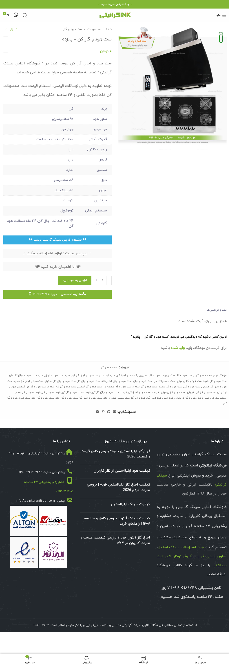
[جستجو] (24, 15)
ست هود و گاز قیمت (90, 387)
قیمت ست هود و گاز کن (76, 392)
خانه (109, 29)
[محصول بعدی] (6, 29)
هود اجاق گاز (154, 398)
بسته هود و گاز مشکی (181, 375)
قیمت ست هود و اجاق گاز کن (109, 392)
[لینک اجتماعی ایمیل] (114, 412)
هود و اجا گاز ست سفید (131, 398)
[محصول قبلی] (17, 29)
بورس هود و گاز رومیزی (153, 375)
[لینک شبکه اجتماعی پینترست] (109, 412)
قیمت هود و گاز (51, 392)
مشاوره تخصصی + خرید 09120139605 (57, 294)
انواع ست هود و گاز (207, 375)
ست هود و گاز (72, 29)
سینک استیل (168, 547)
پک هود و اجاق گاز (127, 375)
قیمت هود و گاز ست (28, 392)
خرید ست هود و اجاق (57, 375)
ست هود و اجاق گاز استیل (60, 381)
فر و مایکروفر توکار (189, 556)
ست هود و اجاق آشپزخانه (116, 381)
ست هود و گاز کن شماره (62, 387)
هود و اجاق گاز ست (84, 398)
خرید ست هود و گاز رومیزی (193, 381)
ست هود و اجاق (142, 381)
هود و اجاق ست (106, 398)
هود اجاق (168, 398)
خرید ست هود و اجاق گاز (28, 375)
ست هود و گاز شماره (145, 387)
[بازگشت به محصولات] (11, 29)
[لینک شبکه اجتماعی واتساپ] (103, 412)
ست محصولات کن (164, 381)
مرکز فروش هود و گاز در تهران (192, 398)
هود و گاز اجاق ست (60, 398)
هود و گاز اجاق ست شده (33, 398)
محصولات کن (219, 398)
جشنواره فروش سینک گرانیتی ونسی (57, 240)
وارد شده (178, 348)
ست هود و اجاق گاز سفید (28, 381)
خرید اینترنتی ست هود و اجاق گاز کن (93, 375)
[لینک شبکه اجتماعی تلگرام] (97, 412)
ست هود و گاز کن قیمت (32, 387)
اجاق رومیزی (216, 556)
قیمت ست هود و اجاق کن (143, 392)
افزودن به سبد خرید (75, 280)
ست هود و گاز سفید (170, 387)
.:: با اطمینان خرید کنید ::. (115, 4)
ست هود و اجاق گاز (88, 381)
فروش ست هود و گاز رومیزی (177, 392)
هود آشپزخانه (193, 547)
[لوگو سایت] (115, 15)
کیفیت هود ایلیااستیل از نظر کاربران (122, 470)
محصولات (94, 29)
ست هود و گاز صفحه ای (118, 387)
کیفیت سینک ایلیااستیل (130, 504)
